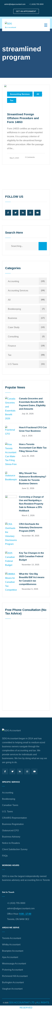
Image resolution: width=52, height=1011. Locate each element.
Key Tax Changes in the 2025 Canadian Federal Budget (31, 556)
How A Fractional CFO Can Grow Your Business (33, 429)
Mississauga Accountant (14, 963)
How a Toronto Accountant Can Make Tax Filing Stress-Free (33, 447)
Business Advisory (11, 837)
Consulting (13, 336)
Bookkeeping (14, 309)
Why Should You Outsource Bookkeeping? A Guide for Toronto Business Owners (32, 478)
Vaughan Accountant (12, 989)
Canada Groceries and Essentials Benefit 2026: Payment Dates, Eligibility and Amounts (32, 403)
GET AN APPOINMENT (26, 11)
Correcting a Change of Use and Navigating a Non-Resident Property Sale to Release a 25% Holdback (31, 504)
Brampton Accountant (12, 951)
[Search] (43, 246)
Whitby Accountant (11, 944)
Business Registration (13, 824)
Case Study (13, 327)
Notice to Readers (11, 843)
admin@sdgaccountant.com (14, 4)
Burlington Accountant (13, 982)
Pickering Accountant (12, 970)
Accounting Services (20, 94)
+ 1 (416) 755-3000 (36, 4)
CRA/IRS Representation (14, 818)
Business (12, 318)
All (38, 94)
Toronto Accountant (11, 938)
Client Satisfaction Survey (14, 849)
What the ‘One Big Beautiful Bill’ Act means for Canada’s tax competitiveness (31, 579)
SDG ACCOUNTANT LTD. (22, 1002)
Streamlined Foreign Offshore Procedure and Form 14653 (23, 118)
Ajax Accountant (10, 957)
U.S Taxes (13, 364)
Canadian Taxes (10, 805)
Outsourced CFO (10, 830)
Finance (12, 346)
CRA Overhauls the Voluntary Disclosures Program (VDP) (30, 527)
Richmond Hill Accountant (15, 976)
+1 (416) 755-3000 (16, 903)
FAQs (5, 856)
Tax (11, 100)
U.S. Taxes (7, 811)
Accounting (13, 281)
